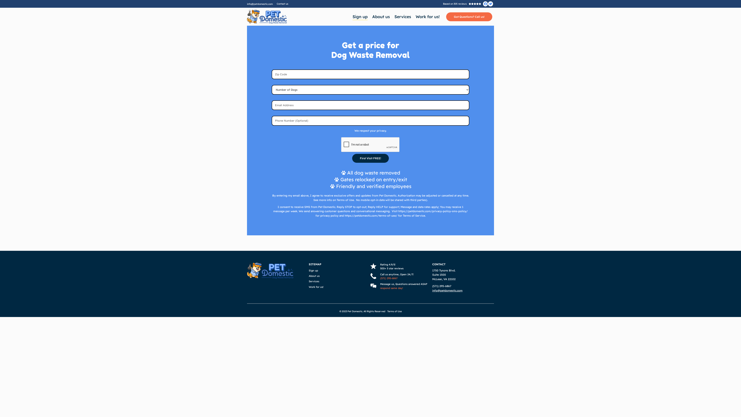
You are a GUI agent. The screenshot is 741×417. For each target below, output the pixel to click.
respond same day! (391, 288)
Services (402, 16)
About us (381, 16)
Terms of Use (394, 311)
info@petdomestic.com (260, 4)
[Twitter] (490, 3)
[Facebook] (485, 3)
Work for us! (428, 16)
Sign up (360, 16)
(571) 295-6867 (389, 278)
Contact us (282, 3)
